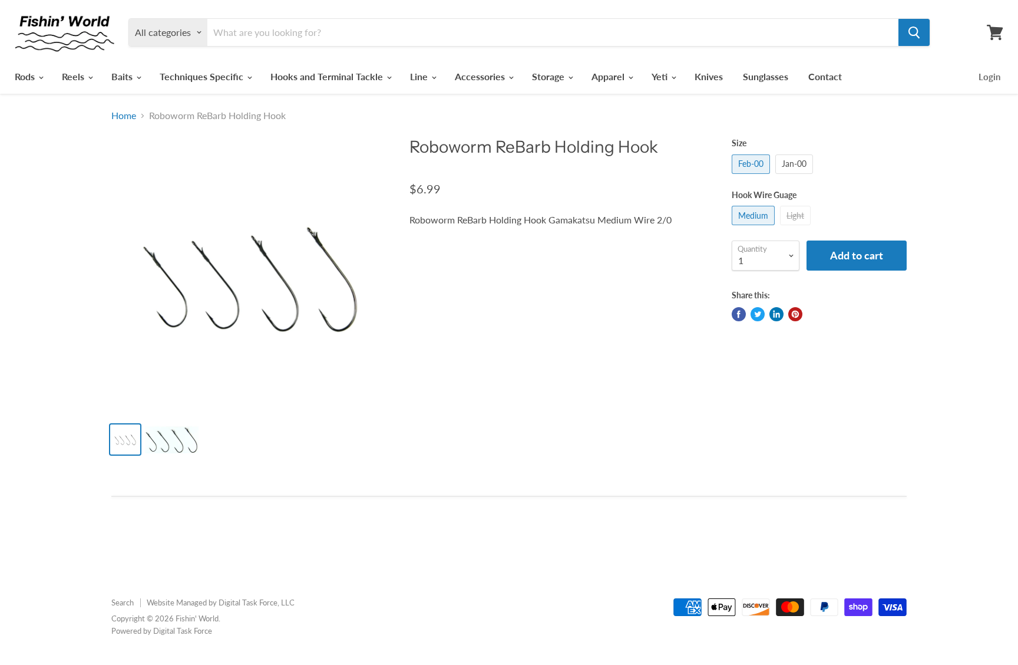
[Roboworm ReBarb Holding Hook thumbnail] (125, 439)
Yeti (661, 76)
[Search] (914, 32)
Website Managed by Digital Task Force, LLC (221, 602)
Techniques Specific (203, 76)
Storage (549, 76)
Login (989, 76)
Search (122, 602)
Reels (74, 76)
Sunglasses (765, 76)
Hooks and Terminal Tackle (327, 76)
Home (123, 115)
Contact (825, 76)
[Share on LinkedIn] (776, 314)
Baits (123, 76)
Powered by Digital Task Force (161, 631)
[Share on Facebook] (739, 314)
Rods (26, 76)
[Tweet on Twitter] (758, 314)
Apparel (609, 76)
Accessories (481, 76)
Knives (709, 76)
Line (420, 76)
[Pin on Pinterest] (795, 314)
